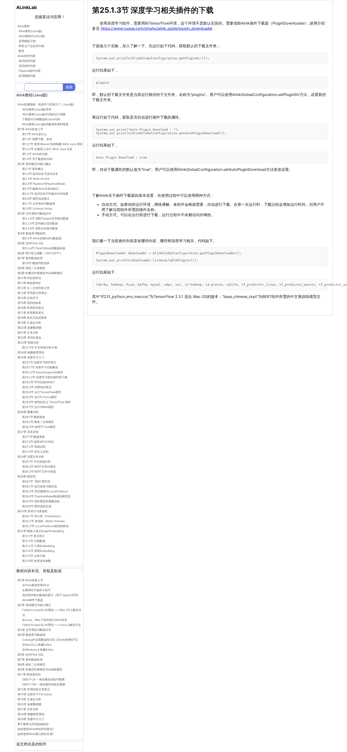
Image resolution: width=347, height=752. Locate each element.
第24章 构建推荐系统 (30, 352)
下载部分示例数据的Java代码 (41, 119)
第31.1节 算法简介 (33, 536)
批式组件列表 (27, 61)
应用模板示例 (27, 41)
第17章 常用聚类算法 (30, 312)
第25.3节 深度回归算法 (36, 387)
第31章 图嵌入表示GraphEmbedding (40, 531)
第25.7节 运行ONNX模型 (38, 407)
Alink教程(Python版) (32, 36)
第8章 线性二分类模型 (31, 268)
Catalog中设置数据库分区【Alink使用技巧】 (50, 639)
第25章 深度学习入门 (30, 357)
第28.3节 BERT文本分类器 (39, 471)
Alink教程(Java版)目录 (36, 109)
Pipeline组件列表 (30, 71)
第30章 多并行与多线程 (32, 511)
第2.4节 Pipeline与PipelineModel (43, 183)
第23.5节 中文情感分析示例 (39, 347)
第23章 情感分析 (28, 342)
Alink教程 (23, 26)
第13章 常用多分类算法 (32, 293)
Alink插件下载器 (32, 600)
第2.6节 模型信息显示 (36, 198)
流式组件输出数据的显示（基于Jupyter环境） (51, 595)
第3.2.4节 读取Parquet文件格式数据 (45, 218)
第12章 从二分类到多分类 (33, 288)
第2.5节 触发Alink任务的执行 (40, 188)
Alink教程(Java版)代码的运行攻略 (44, 114)
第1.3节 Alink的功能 (34, 154)
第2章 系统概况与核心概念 (34, 164)
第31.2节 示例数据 (33, 541)
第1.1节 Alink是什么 (34, 134)
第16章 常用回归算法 (30, 307)
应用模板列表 (27, 75)
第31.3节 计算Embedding (38, 546)
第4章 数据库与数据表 (31, 233)
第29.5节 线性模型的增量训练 (41, 501)
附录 (21, 51)
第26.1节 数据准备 (33, 417)
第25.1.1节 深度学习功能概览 (40, 367)
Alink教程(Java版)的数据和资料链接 (45, 124)
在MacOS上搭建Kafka (36, 644)
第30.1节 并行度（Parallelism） (42, 516)
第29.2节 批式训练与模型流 (39, 486)
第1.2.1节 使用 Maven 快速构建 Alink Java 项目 (52, 144)
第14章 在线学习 (27, 298)
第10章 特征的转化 (29, 278)
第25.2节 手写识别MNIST (38, 382)
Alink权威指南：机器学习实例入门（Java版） (46, 104)
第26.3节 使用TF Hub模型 (38, 427)
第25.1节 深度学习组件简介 (39, 362)
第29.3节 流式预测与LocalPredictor (45, 491)
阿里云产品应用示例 (31, 46)
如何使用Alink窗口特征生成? (35, 734)
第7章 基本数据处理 (29, 258)
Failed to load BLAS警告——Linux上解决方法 (51, 625)
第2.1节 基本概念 (32, 169)
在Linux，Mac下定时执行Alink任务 (44, 620)
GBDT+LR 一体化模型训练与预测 (43, 679)
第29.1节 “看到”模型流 (36, 481)
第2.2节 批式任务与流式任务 (40, 174)
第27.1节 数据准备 (33, 436)
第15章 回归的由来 (29, 303)
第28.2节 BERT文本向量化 (39, 466)
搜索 (69, 87)
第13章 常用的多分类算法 (33, 689)
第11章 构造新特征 (29, 283)
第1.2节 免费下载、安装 (37, 139)
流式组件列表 (27, 66)
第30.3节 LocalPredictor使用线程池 (45, 526)
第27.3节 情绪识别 (34, 446)
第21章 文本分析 (27, 332)
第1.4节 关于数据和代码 (37, 159)
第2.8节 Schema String (37, 208)
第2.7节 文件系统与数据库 (38, 203)
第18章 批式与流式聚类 (32, 317)
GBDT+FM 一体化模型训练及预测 (43, 684)
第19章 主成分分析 (29, 322)
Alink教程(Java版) (30, 31)
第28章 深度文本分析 (30, 456)
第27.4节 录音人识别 (35, 451)
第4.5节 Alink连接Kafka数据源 (41, 238)
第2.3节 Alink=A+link (36, 178)
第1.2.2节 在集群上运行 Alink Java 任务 (47, 149)
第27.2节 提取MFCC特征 (38, 441)
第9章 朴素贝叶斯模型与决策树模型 (39, 273)
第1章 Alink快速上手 (30, 129)
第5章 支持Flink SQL (30, 243)
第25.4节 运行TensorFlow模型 (41, 392)
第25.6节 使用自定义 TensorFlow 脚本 (46, 402)
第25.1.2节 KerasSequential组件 (42, 372)
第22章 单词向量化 (29, 337)
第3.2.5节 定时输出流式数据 (40, 223)
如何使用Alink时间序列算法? (35, 729)
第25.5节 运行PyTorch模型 (39, 397)
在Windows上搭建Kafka (37, 649)
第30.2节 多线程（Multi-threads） (44, 521)
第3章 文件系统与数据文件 (34, 213)
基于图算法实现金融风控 (33, 724)
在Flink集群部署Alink (35, 585)
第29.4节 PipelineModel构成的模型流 (46, 496)
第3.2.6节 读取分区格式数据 (40, 228)
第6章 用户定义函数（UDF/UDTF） (40, 253)
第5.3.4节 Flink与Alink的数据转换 (43, 248)
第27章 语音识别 (27, 432)
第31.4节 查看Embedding (38, 551)
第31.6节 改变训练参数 (36, 561)
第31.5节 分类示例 (33, 556)
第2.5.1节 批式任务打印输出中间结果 (45, 193)
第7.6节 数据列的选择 (35, 263)
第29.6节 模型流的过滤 (36, 506)
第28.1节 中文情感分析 (36, 461)
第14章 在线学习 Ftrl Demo (34, 694)
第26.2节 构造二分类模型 (38, 422)
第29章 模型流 (26, 476)
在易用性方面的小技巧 (36, 590)
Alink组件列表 (26, 56)
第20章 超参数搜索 (29, 327)
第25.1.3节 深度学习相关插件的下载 (44, 377)
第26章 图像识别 (27, 412)
